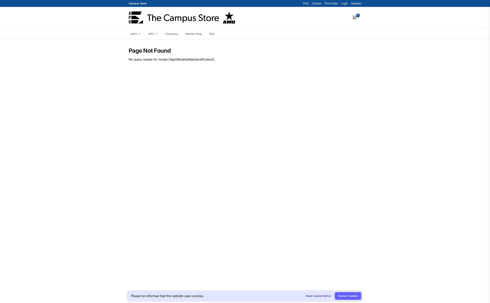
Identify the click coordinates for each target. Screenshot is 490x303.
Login (344, 3)
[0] (354, 17)
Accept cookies (348, 295)
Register (356, 3)
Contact (317, 3)
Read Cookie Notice (318, 295)
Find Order (331, 3)
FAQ (306, 3)
